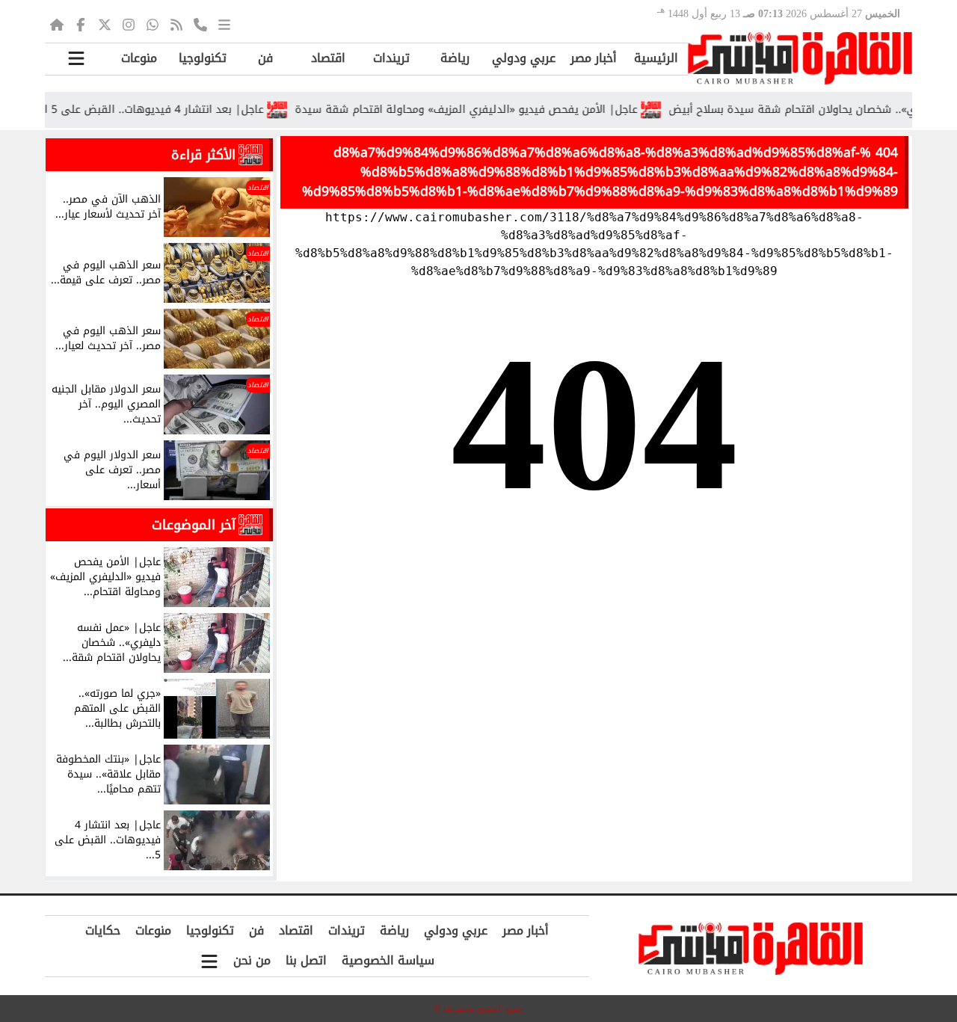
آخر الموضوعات (194, 525)
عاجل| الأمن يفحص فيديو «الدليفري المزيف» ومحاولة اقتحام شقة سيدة (485, 109)
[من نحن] (200, 24)
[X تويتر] (105, 24)
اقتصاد (328, 58)
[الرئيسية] (57, 24)
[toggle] (76, 58)
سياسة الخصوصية (388, 960)
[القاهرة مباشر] (800, 58)
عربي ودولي (524, 58)
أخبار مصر (593, 58)
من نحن (252, 960)
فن (265, 58)
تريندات (391, 58)
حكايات (102, 930)
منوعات (139, 58)
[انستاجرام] (129, 24)
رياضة (455, 58)
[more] (224, 24)
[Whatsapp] (152, 24)
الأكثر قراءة (203, 154)
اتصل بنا (306, 960)
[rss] (176, 24)
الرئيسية (656, 58)
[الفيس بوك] (81, 24)
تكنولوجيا (203, 58)
